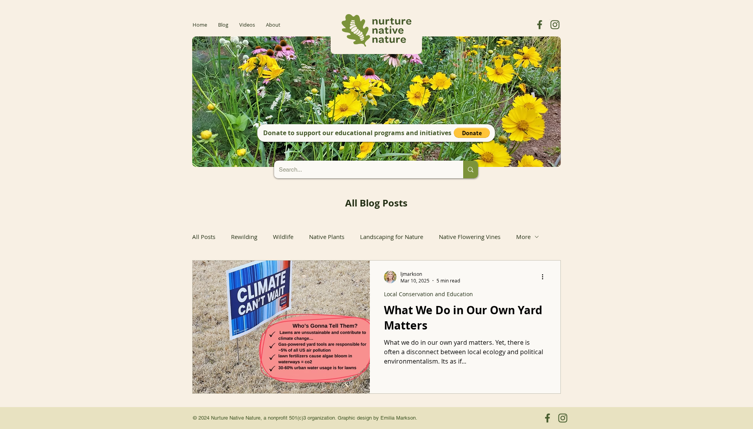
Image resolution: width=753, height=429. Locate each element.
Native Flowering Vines (469, 237)
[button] (472, 133)
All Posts (203, 237)
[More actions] (545, 277)
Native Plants (326, 237)
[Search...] (470, 169)
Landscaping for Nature (391, 237)
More (523, 237)
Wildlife (283, 237)
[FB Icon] (540, 25)
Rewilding (244, 237)
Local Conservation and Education (428, 294)
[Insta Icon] (555, 25)
